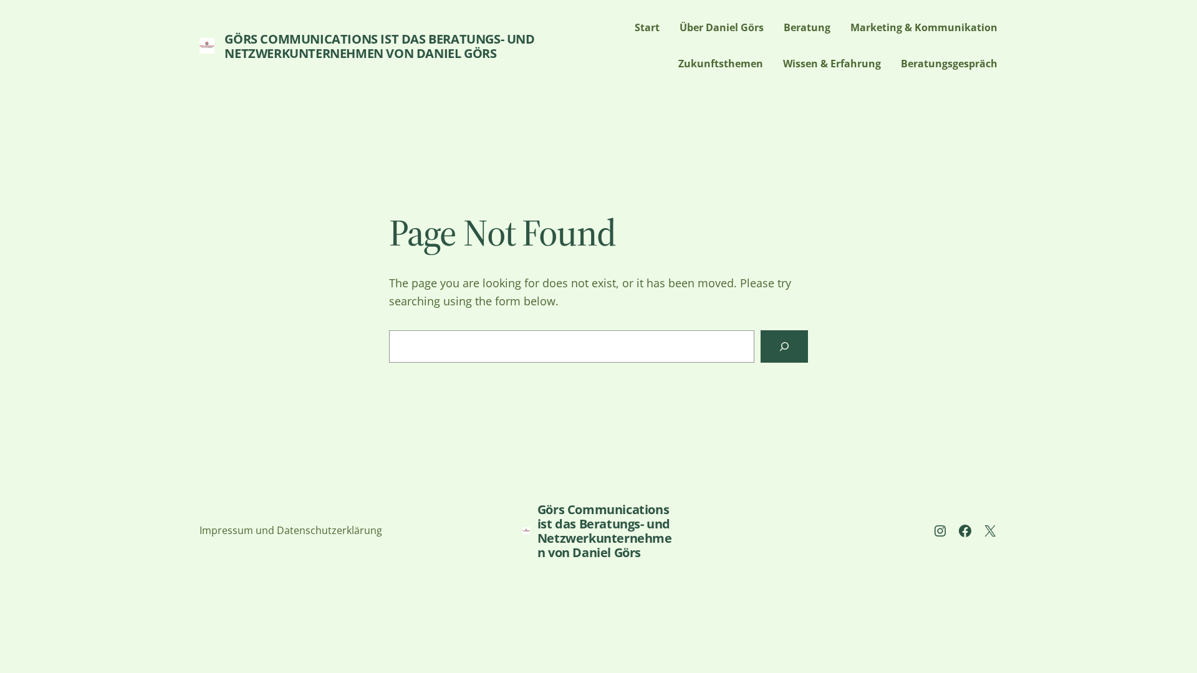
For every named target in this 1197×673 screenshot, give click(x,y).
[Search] (784, 346)
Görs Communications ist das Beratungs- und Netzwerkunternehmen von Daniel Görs (379, 46)
